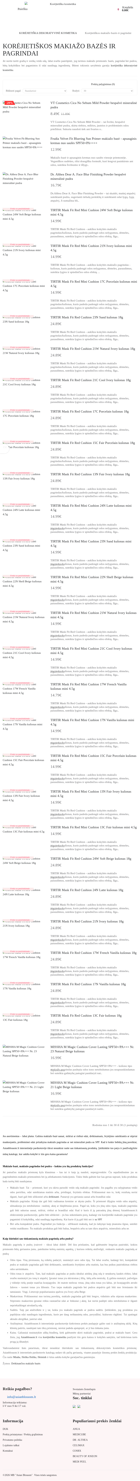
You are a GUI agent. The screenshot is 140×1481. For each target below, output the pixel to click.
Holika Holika (29, 1357)
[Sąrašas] (19, 84)
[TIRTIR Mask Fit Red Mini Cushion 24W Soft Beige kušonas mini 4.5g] (24, 214)
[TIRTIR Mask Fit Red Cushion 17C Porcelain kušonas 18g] (24, 413)
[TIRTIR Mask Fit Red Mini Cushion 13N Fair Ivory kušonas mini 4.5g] (24, 795)
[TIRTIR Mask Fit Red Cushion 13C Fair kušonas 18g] (24, 1017)
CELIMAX (78, 1445)
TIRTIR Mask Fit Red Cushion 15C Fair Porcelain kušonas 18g (92, 443)
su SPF (98, 1219)
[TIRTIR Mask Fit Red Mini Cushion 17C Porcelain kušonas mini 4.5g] (24, 285)
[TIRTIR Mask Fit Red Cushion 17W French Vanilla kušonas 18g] (24, 955)
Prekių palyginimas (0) (103, 84)
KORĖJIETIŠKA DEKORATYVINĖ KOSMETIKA (48, 33)
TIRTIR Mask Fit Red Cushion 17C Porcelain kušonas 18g (89, 411)
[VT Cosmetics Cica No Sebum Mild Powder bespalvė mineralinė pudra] (24, 107)
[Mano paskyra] (102, 7)
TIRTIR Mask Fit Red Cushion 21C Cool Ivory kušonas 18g (90, 380)
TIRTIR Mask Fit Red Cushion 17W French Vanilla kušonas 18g (93, 953)
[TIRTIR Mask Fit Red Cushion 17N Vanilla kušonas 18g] (24, 986)
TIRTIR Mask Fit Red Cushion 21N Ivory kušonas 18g (87, 921)
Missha (16, 1357)
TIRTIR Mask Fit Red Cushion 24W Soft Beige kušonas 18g (90, 858)
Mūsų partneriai (82, 1393)
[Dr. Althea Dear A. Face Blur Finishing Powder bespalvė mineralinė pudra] (24, 178)
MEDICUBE (79, 1434)
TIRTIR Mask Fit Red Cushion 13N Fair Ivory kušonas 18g (90, 474)
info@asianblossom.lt (21, 1397)
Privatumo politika (12, 1440)
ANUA (76, 1429)
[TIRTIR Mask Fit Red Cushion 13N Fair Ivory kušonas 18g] (24, 476)
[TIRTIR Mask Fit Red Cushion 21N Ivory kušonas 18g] (24, 923)
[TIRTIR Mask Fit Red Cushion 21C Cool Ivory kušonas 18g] (24, 382)
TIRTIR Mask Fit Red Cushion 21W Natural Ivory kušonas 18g (92, 348)
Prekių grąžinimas (33, 1434)
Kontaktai (8, 1450)
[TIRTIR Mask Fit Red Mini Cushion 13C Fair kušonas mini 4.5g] (24, 829)
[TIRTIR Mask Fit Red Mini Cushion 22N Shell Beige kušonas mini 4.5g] (24, 581)
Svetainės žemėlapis (84, 1389)
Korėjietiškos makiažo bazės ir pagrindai (108, 33)
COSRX (77, 1450)
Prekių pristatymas (12, 1434)
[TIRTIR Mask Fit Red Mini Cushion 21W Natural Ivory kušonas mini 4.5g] (24, 617)
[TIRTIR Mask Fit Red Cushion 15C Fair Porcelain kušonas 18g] (24, 445)
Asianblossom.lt (29, 1337)
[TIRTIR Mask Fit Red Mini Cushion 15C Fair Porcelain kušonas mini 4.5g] (24, 760)
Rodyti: (76, 90)
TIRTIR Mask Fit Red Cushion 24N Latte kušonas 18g (86, 890)
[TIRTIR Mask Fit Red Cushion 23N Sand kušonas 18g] (24, 319)
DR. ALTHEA (80, 1440)
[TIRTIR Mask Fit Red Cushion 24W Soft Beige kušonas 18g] (24, 860)
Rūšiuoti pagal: (13, 90)
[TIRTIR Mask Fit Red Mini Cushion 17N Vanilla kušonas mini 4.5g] (24, 724)
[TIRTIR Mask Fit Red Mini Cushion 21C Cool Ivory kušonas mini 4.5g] (24, 652)
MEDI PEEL (79, 1461)
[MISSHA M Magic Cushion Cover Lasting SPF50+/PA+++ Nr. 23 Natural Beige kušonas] (24, 1051)
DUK (5, 1429)
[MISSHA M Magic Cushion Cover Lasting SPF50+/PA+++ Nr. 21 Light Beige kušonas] (24, 1087)
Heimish (42, 1357)
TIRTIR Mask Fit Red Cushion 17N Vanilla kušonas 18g (88, 984)
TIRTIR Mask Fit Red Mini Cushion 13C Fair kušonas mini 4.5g (93, 827)
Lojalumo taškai (11, 1445)
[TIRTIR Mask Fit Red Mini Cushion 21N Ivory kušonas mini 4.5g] (24, 250)
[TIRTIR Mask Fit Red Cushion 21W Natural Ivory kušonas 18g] (24, 350)
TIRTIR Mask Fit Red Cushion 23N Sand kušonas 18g (86, 317)
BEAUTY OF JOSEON (85, 1456)
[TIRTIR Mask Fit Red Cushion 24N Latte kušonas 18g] (24, 892)
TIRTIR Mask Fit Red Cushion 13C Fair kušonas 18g (86, 1015)
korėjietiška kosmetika (54, 1337)
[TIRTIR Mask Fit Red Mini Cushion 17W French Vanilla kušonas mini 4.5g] (24, 688)
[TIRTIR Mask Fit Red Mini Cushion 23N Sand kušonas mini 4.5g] (24, 545)
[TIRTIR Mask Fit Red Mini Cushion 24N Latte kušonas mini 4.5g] (24, 509)
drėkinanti (54, 1196)
